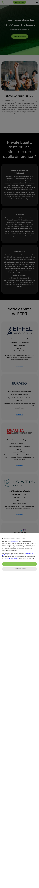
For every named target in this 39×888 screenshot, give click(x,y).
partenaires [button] (14, 541)
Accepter (19, 564)
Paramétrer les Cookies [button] (11, 558)
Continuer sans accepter (28, 536)
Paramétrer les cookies (19, 568)
